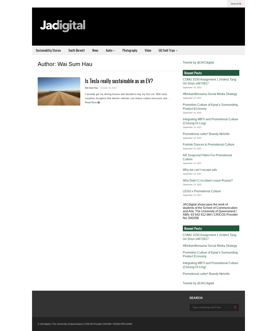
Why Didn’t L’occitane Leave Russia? (208, 180)
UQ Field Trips (167, 50)
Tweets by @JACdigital (198, 62)
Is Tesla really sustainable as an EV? (119, 81)
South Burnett (76, 50)
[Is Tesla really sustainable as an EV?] (59, 91)
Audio (109, 50)
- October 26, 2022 (107, 88)
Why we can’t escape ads (200, 169)
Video (148, 50)
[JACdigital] (63, 28)
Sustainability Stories (48, 50)
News (95, 50)
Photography (129, 50)
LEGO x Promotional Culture (202, 191)
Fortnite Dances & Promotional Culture (208, 144)
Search (235, 3)
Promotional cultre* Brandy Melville (206, 134)
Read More (91, 102)
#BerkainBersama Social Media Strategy (210, 94)
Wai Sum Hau (91, 88)
